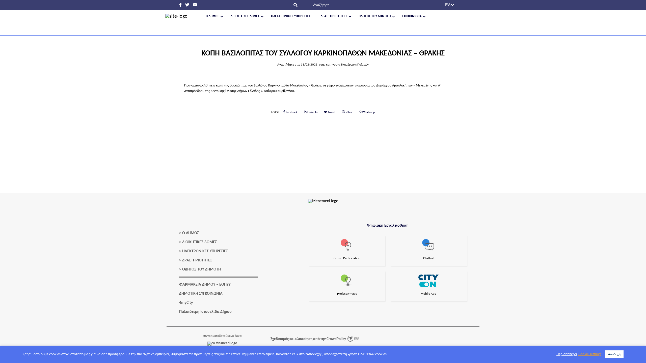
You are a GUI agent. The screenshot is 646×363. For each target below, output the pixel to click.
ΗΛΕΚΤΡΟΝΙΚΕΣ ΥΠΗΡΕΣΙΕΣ (205, 251)
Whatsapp (368, 112)
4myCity (186, 303)
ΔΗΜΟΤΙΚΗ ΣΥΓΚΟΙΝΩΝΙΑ (201, 294)
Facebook (291, 112)
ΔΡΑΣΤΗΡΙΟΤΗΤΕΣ (197, 260)
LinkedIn (312, 112)
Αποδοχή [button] (614, 354)
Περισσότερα (566, 354)
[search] (323, 5)
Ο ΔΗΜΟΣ (190, 233)
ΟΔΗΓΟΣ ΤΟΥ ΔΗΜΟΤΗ (201, 269)
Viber (348, 112)
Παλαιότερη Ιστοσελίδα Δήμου (205, 312)
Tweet (331, 112)
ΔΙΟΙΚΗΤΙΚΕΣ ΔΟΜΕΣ (199, 242)
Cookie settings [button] (589, 354)
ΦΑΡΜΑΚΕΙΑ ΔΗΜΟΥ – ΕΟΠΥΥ (205, 285)
